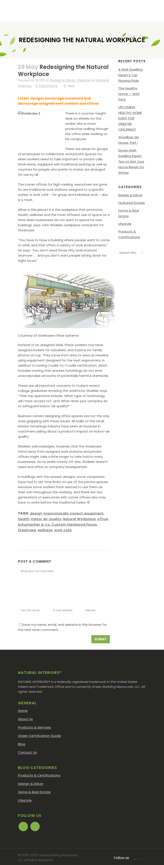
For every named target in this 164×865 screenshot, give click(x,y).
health (23, 519)
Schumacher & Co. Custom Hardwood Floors (57, 524)
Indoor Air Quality (46, 519)
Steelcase (27, 530)
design (36, 513)
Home (23, 711)
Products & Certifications (39, 775)
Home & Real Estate (34, 792)
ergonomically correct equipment (74, 513)
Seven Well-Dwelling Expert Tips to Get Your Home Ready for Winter (131, 161)
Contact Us (27, 752)
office (102, 519)
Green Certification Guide (39, 736)
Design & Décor (62, 80)
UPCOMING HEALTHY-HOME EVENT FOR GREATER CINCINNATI (130, 118)
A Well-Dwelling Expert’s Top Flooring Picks (130, 75)
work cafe (63, 530)
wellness (45, 530)
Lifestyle (83, 80)
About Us (25, 719)
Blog (21, 744)
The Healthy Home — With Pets (129, 94)
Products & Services (34, 727)
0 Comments (46, 86)
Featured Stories (131, 203)
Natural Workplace (79, 519)
